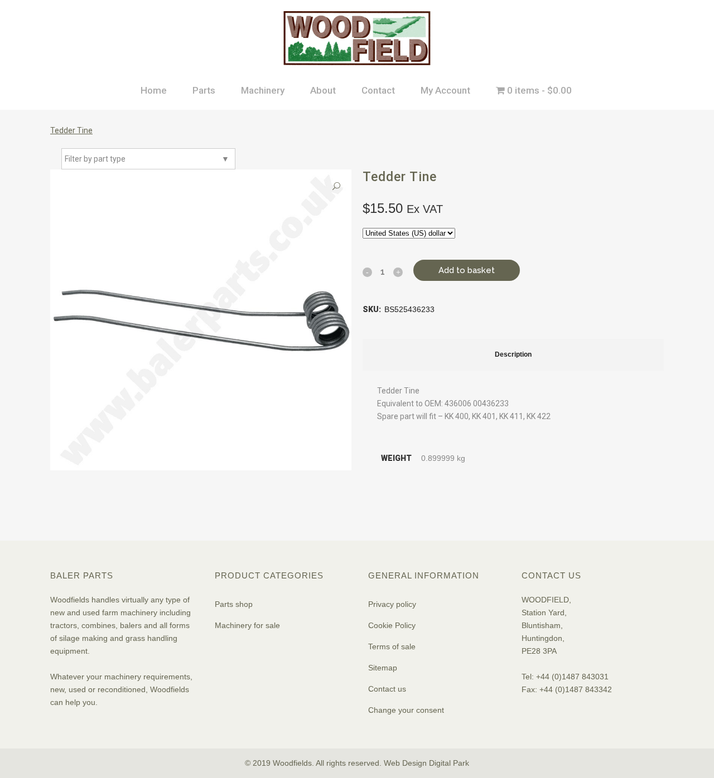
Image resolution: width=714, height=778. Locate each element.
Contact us (387, 688)
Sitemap (382, 667)
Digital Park (449, 762)
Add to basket (466, 270)
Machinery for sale (247, 625)
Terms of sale (392, 646)
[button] (336, 186)
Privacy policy (392, 604)
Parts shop (234, 604)
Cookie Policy (392, 625)
